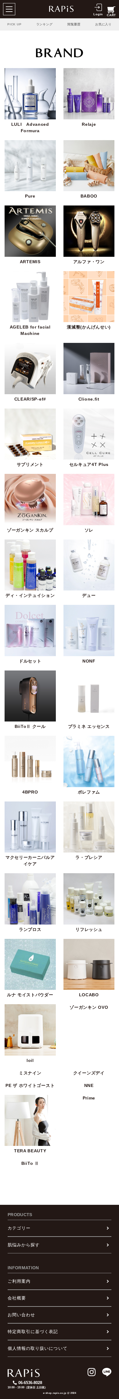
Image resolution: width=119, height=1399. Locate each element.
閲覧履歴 (74, 24)
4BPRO (30, 792)
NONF (89, 661)
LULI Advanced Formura (30, 127)
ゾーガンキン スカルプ (30, 530)
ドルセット (30, 661)
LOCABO (89, 994)
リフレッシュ (88, 929)
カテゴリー (19, 1228)
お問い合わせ (21, 1314)
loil (30, 1060)
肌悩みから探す (24, 1244)
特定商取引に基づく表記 (33, 1331)
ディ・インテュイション (30, 595)
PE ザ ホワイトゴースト (30, 1085)
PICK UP (14, 24)
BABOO (89, 196)
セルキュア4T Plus (89, 464)
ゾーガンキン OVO (89, 1007)
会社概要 (17, 1297)
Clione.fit (88, 399)
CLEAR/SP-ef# (30, 399)
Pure (30, 196)
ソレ (89, 530)
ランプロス (30, 929)
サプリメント (30, 464)
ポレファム (89, 792)
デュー (89, 595)
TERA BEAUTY (30, 1150)
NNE (89, 1085)
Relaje (89, 124)
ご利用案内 (19, 1281)
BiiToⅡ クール (30, 726)
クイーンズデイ (89, 1072)
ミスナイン (30, 1072)
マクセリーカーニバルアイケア (30, 860)
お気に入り (103, 24)
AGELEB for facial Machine (30, 330)
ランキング (44, 24)
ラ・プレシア (88, 857)
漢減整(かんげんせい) (89, 327)
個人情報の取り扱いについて (37, 1348)
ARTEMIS (30, 261)
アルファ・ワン (89, 261)
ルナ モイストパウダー (30, 994)
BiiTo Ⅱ (30, 1163)
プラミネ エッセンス (89, 726)
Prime (89, 1098)
